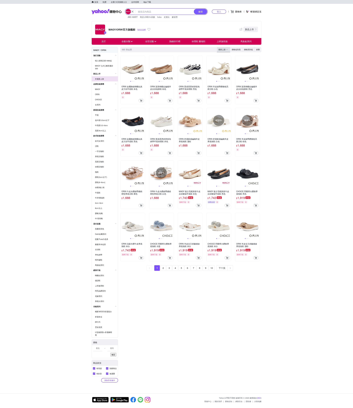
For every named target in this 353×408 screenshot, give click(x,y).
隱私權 (248, 401)
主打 (103, 41)
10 (211, 268)
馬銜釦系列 (246, 41)
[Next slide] (143, 68)
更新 (259, 398)
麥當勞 (175, 17)
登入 (219, 11)
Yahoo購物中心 (107, 11)
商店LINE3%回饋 (147, 17)
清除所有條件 (109, 380)
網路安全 (239, 401)
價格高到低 (248, 49)
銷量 (258, 49)
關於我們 (218, 401)
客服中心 (208, 401)
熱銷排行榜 (174, 41)
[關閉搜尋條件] (132, 11)
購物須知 (228, 401)
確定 (113, 354)
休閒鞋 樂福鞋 (198, 41)
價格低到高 (236, 49)
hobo (159, 17)
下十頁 (222, 268)
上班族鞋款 (222, 41)
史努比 (167, 17)
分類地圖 (257, 401)
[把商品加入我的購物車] (141, 100)
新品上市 (249, 29)
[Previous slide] (122, 68)
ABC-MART (133, 17)
